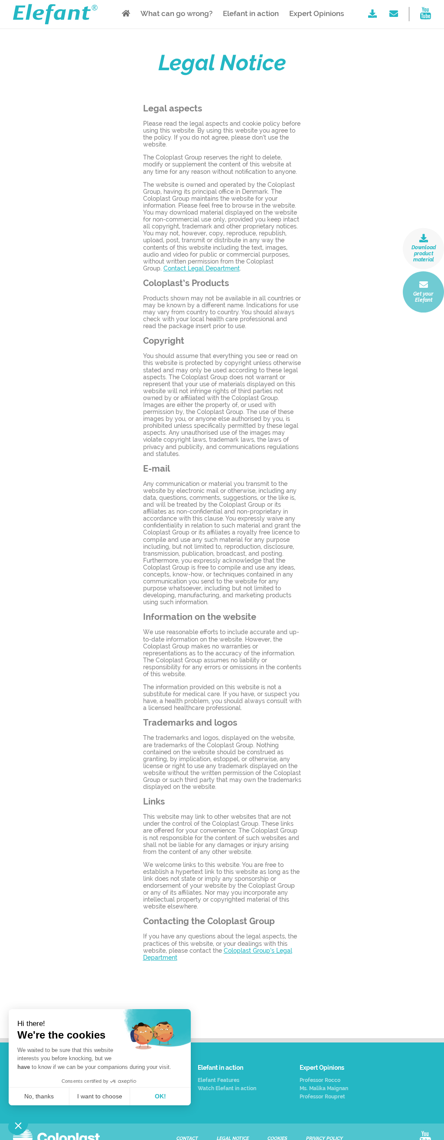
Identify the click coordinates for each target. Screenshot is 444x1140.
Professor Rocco (320, 1080)
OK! (160, 1096)
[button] (18, 1125)
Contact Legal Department (201, 268)
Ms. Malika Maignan (324, 1088)
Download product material (423, 253)
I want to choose (99, 1096)
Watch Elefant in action (227, 1088)
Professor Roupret (322, 1097)
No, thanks (39, 1096)
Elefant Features (218, 1080)
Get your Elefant (423, 297)
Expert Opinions (316, 13)
